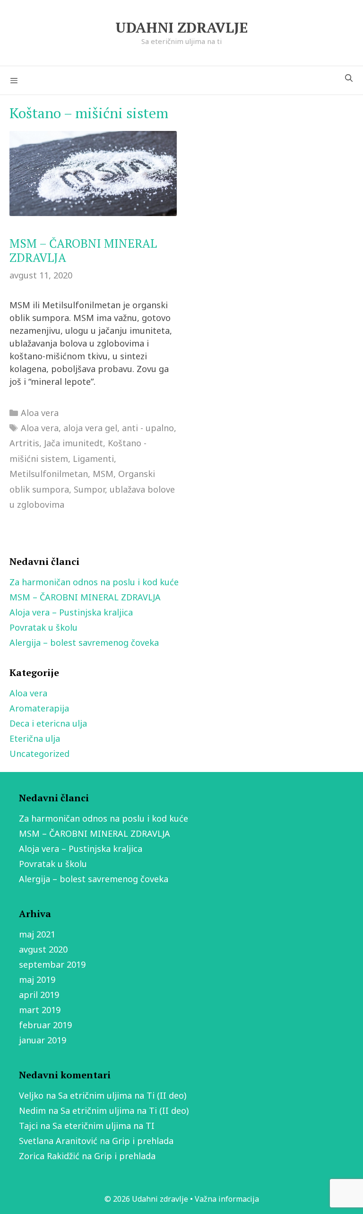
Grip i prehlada (142, 1140)
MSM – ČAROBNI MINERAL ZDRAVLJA (83, 250)
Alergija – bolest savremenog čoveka (84, 642)
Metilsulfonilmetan (48, 473)
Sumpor (89, 489)
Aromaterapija (39, 708)
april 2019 (39, 994)
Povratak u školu (43, 627)
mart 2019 (39, 1009)
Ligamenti (93, 458)
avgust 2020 (43, 949)
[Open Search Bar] (348, 78)
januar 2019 (42, 1040)
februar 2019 (45, 1025)
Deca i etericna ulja (48, 723)
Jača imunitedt (73, 443)
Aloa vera (40, 412)
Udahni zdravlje (181, 27)
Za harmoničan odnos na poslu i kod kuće (94, 582)
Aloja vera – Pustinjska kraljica (71, 612)
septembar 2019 (52, 964)
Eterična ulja (34, 738)
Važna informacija (227, 1199)
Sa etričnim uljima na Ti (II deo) (122, 1095)
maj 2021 (37, 934)
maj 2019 (37, 979)
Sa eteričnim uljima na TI (103, 1125)
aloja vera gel (90, 428)
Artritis (24, 443)
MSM (103, 473)
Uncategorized (39, 753)
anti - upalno (148, 428)
